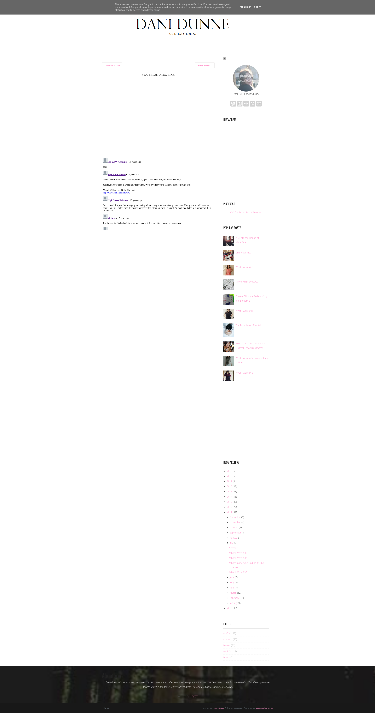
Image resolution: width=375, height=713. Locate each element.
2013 (229, 501)
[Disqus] (158, 117)
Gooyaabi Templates (264, 708)
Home (106, 708)
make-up (227, 639)
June (232, 577)
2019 (229, 471)
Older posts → (205, 65)
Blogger (194, 696)
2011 (229, 512)
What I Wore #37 (238, 558)
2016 (229, 486)
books (226, 657)
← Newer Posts (111, 65)
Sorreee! (233, 548)
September (235, 532)
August (233, 537)
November (235, 522)
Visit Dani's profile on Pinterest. (246, 212)
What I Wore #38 (238, 553)
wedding (227, 651)
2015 (229, 491)
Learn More (244, 7)
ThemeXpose (218, 708)
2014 (229, 496)
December (235, 517)
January (233, 603)
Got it (257, 7)
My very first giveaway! (247, 281)
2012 (229, 507)
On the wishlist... (244, 252)
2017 (229, 481)
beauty (226, 645)
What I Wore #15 (244, 372)
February (234, 597)
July (231, 542)
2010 (229, 608)
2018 (229, 476)
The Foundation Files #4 (248, 325)
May (232, 582)
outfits (226, 633)
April (232, 587)
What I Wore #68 (244, 267)
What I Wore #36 (238, 572)
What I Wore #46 (244, 310)
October (234, 527)
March (233, 592)
